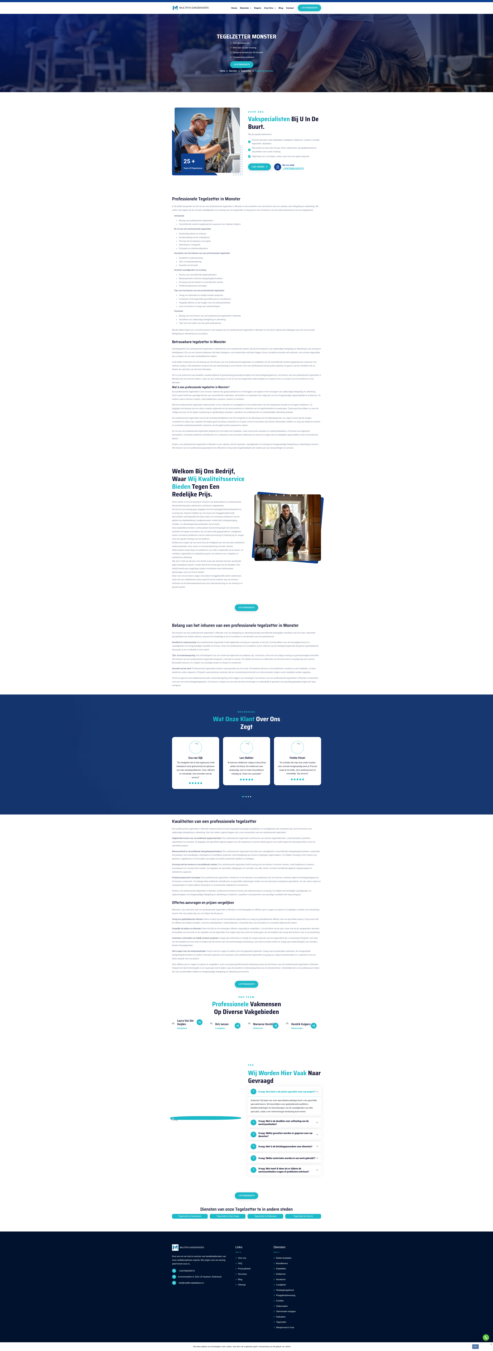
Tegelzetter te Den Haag (228, 1216)
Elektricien (281, 1274)
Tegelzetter (281, 1322)
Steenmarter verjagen (286, 1311)
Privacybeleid (244, 1269)
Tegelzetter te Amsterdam (189, 1216)
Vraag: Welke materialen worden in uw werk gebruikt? (286, 1158)
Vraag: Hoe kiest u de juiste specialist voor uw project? (286, 1092)
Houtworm (281, 1279)
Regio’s (257, 8)
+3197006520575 (309, 8)
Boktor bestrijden (284, 1258)
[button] (242, 797)
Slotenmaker (282, 1306)
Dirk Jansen (222, 1024)
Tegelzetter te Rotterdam (265, 1216)
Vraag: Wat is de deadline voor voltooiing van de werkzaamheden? (283, 1122)
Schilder (280, 1301)
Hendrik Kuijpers (301, 1024)
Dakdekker (281, 1269)
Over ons (242, 1258)
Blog (281, 8)
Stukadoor (281, 1317)
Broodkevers (282, 1263)
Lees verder (258, 167)
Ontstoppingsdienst (285, 1290)
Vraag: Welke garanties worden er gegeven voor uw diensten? (285, 1134)
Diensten (244, 8)
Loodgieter (281, 1285)
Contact (290, 8)
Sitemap (242, 1285)
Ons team (242, 1274)
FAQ (240, 1263)
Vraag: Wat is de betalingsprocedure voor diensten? (285, 1146)
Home (234, 8)
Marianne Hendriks (264, 1024)
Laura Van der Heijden (185, 1022)
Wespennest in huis (285, 1327)
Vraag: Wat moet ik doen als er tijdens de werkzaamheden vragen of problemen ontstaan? (283, 1170)
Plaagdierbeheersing (285, 1295)
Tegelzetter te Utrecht (303, 1216)
